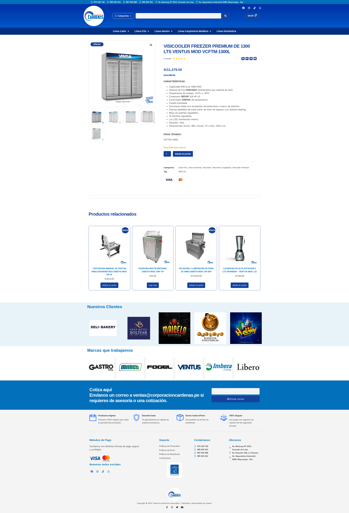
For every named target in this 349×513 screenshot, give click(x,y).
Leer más (153, 285)
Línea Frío (140, 31)
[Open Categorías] (131, 16)
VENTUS (182, 171)
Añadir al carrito (183, 154)
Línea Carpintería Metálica (193, 31)
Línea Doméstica (226, 31)
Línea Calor (119, 31)
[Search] (225, 16)
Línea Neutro (162, 31)
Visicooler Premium (240, 167)
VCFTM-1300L (171, 139)
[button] (151, 45)
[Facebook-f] (167, 507)
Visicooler (207, 167)
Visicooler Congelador (221, 167)
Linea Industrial (194, 167)
